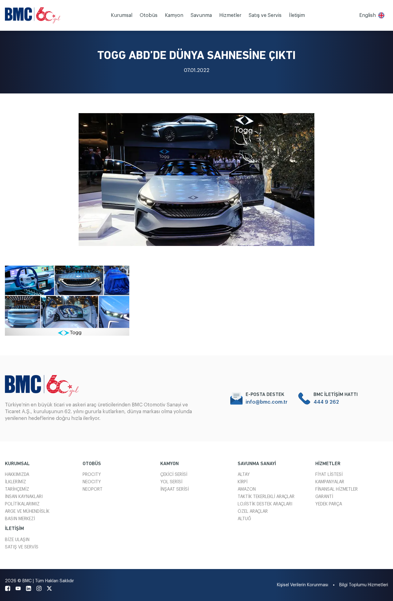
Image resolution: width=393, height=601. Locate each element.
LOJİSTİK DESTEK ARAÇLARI (265, 504)
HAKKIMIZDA (17, 474)
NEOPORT (93, 489)
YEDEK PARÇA (328, 504)
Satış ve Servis (265, 15)
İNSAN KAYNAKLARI (24, 497)
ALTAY (244, 474)
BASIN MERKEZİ (20, 519)
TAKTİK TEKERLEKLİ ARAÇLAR (266, 497)
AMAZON (247, 489)
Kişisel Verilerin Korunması (302, 585)
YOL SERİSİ (171, 482)
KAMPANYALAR (329, 482)
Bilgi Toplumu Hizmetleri (363, 585)
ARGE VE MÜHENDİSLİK (27, 511)
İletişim (297, 15)
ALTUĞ (244, 519)
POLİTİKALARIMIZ (22, 504)
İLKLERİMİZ (15, 482)
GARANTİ (324, 497)
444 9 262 (326, 402)
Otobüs (149, 15)
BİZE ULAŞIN (17, 540)
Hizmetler (230, 15)
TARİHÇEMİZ (17, 489)
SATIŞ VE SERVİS (21, 547)
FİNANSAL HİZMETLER (336, 489)
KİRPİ (242, 482)
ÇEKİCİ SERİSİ (173, 474)
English (367, 15)
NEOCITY (92, 482)
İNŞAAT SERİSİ (174, 489)
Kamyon (174, 15)
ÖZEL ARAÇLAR (253, 511)
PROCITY (92, 474)
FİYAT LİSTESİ (329, 474)
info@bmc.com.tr (266, 402)
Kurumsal (121, 15)
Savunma (201, 15)
